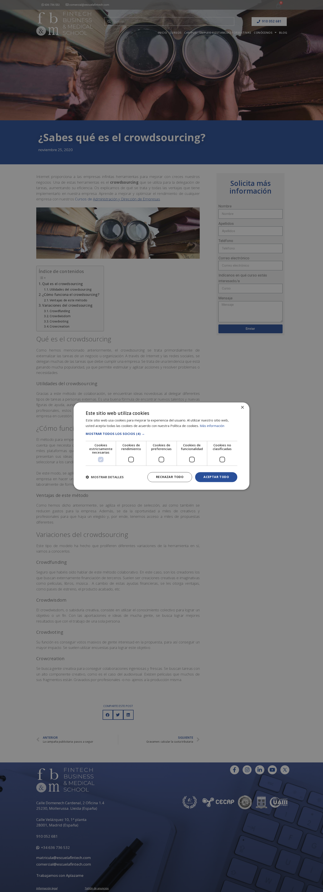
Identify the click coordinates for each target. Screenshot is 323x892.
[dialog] (161, 446)
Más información (212, 425)
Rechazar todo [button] (169, 477)
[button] (161, 434)
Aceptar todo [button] (216, 477)
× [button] (242, 407)
